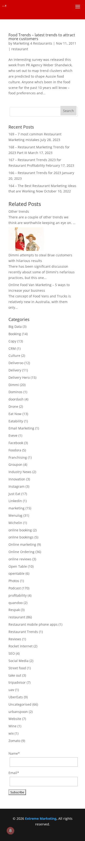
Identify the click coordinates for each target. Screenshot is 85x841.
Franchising (17, 457)
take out (14, 675)
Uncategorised (19, 704)
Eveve (12, 435)
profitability (17, 595)
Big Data (15, 326)
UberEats (15, 697)
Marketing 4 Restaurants (32, 43)
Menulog (15, 515)
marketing (16, 508)
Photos (13, 581)
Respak (14, 610)
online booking (20, 530)
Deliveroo (15, 363)
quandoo (15, 602)
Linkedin (15, 501)
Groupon (15, 464)
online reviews (19, 559)
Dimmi (13, 385)
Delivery (14, 370)
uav (11, 689)
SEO (11, 653)
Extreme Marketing (40, 818)
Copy (12, 341)
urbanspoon (18, 711)
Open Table (17, 566)
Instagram (16, 486)
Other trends (18, 211)
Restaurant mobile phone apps (33, 624)
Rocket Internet (20, 646)
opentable (16, 573)
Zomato (14, 740)
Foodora (14, 450)
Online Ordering (21, 552)
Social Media (18, 660)
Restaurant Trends (23, 631)
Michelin (15, 522)
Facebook (15, 443)
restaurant (19, 49)
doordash (16, 399)
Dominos (15, 392)
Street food (17, 668)
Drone (13, 406)
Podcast (14, 588)
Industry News (19, 472)
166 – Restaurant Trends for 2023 (34, 173)
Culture (14, 355)
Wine (12, 726)
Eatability (15, 421)
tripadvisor (17, 682)
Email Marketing (21, 428)
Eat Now (14, 414)
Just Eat (14, 493)
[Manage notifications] (10, 830)
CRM (12, 348)
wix (11, 733)
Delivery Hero (19, 377)
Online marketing (22, 544)
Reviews (14, 639)
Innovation (16, 479)
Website (14, 718)
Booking (14, 334)
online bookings (21, 537)
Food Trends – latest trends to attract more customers (41, 36)
